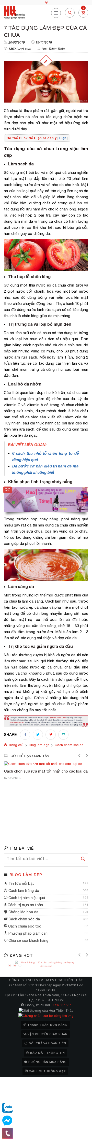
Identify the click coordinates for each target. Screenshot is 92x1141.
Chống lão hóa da (22, 912)
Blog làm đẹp (25, 874)
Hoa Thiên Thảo (53, 49)
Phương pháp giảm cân (27, 933)
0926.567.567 (61, 1005)
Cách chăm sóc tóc (24, 926)
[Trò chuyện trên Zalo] (7, 1108)
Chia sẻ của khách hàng (27, 940)
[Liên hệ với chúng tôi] (7, 1133)
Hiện (62, 138)
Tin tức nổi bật (20, 883)
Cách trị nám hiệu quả (26, 898)
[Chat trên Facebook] (7, 1121)
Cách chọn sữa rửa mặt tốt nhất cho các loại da (46, 771)
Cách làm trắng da (23, 891)
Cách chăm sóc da (23, 919)
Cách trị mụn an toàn (25, 905)
